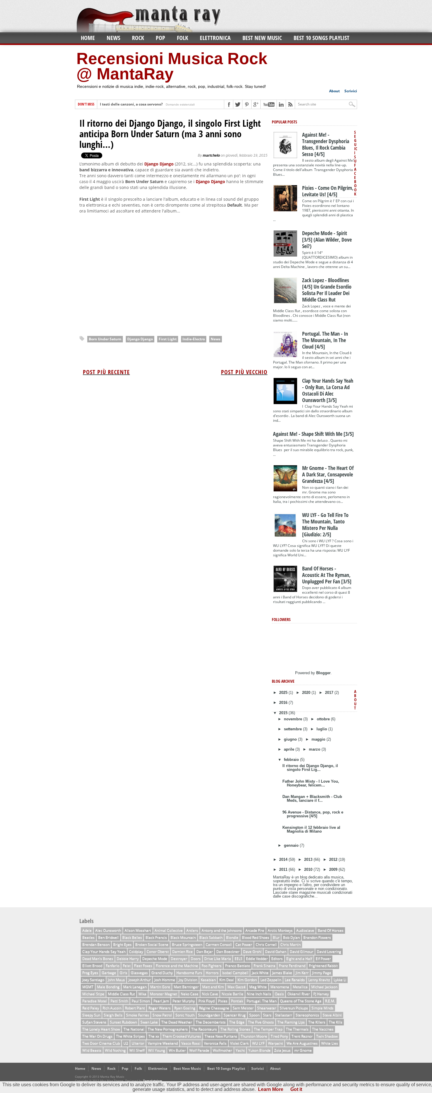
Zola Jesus (282, 1050)
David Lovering (329, 951)
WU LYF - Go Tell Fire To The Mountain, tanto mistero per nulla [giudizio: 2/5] (325, 524)
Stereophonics (307, 1014)
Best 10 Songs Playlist (321, 38)
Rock (138, 38)
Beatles (88, 937)
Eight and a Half (299, 958)
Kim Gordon (247, 979)
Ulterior (138, 1043)
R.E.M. (330, 1000)
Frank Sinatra (264, 965)
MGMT (87, 986)
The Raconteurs (204, 1029)
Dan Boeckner (228, 951)
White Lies (329, 1043)
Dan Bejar (204, 951)
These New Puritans (221, 1036)
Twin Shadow (327, 1036)
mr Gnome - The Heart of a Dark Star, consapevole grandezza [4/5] (328, 474)
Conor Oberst (158, 951)
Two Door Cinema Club (101, 1043)
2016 (284, 702)
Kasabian (208, 979)
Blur (276, 937)
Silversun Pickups (294, 1007)
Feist (126, 965)
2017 (329, 692)
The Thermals (297, 1029)
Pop (160, 38)
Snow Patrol (162, 1014)
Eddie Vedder (257, 958)
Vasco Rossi (190, 1043)
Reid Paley (90, 1007)
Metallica (300, 986)
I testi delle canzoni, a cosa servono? (131, 104)
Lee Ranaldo (295, 979)
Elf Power (323, 958)
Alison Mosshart (138, 930)
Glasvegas (139, 972)
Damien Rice (182, 951)
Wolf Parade (199, 1050)
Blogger (323, 673)
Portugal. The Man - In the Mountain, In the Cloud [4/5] (325, 340)
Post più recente (106, 372)
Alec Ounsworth (108, 930)
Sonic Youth (185, 1014)
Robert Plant (135, 1007)
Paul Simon (141, 1000)
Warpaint (275, 1043)
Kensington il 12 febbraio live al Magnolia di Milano (311, 829)
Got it (296, 1089)
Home (88, 38)
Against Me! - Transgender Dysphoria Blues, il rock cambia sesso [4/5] (325, 144)
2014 (284, 859)
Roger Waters (159, 1007)
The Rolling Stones (235, 1029)
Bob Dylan (291, 937)
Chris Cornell (266, 944)
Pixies (222, 1000)
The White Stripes (130, 1036)
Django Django (159, 164)
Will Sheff (137, 1050)
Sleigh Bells (113, 1014)
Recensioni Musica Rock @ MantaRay (171, 66)
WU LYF (258, 1043)
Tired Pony (279, 1036)
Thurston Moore (254, 1036)
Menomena (279, 986)
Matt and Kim (213, 986)
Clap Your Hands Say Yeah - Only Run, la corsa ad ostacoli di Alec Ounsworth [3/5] (327, 390)
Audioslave (305, 930)
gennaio (292, 845)
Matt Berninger (186, 986)
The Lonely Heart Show (101, 1029)
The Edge (237, 1022)
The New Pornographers (168, 1029)
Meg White (258, 986)
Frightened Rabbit (323, 965)
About (334, 90)
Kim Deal (226, 979)
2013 (309, 859)
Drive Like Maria (217, 958)
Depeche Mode (154, 958)
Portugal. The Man (262, 1000)
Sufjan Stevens (94, 1022)
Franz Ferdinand (292, 965)
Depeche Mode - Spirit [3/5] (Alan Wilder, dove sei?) (327, 240)
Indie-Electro (193, 339)
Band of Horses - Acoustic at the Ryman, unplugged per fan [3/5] (326, 575)
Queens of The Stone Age (301, 1000)
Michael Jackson (324, 986)
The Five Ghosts (261, 1022)
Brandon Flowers (317, 937)
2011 (284, 869)
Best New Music (262, 38)
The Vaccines (323, 1029)
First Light (168, 339)
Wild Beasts (91, 1050)
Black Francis (156, 937)
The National (133, 1029)
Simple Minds (323, 1007)
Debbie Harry (128, 958)
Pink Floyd (206, 1000)
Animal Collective (169, 930)
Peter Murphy (184, 1000)
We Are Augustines (302, 1043)
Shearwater (266, 1007)
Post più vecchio (244, 372)
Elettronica (215, 38)
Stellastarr (283, 1014)
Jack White (260, 972)
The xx (153, 1036)
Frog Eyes (90, 972)
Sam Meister (243, 1007)
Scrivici (350, 90)
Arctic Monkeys (280, 930)
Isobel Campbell (235, 972)
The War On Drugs (97, 1036)
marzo (315, 749)
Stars (267, 1014)
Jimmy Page (321, 972)
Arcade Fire (254, 930)
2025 (284, 692)
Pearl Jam (161, 1000)
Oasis (279, 993)
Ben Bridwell (108, 937)
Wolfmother (222, 1050)
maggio (319, 739)
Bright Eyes (122, 944)
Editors (277, 958)
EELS (238, 958)
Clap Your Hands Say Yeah (103, 951)
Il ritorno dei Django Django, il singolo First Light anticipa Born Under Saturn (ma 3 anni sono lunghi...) (170, 134)
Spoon (254, 1014)
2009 (334, 869)
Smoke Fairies (137, 1014)
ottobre (324, 719)
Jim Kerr (302, 972)
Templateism (152, 1081)
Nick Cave (210, 993)
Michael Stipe (93, 993)
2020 (307, 692)
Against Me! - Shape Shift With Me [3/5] (313, 433)
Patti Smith (119, 1000)
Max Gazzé (236, 986)
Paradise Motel (94, 1000)
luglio (322, 729)
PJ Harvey (321, 993)
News (113, 38)
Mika (142, 993)
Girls (123, 972)
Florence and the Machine (177, 965)
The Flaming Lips (291, 1022)
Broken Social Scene (151, 944)
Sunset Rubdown (123, 1022)
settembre (293, 729)
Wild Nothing (115, 1050)
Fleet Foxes (143, 965)
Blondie (232, 937)
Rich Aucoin (112, 1007)
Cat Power (243, 944)
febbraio (292, 759)
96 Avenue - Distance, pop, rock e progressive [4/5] (312, 814)
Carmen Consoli (219, 944)
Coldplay (136, 951)
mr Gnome (303, 1050)
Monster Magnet (163, 993)
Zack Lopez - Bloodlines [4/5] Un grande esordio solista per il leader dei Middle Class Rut (326, 290)
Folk (182, 38)
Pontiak (237, 1000)
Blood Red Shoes (255, 937)
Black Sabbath (210, 937)
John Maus (116, 979)
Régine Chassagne (214, 1007)
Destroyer (179, 958)
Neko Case (189, 993)
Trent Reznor (302, 1036)
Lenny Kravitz (319, 979)
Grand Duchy (162, 972)
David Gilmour (301, 951)
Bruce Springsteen (187, 944)
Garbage (109, 972)
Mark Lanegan (135, 986)
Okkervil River (298, 993)
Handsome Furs (189, 972)
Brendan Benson (96, 944)
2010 (309, 869)
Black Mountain (183, 937)
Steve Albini (332, 1014)
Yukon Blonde (259, 1050)
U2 (125, 1043)
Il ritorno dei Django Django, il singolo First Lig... (310, 768)
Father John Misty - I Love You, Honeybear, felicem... (310, 783)
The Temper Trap (268, 1029)
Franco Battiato (237, 965)
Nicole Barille (232, 993)
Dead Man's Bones (97, 958)
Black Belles (132, 937)
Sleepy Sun (91, 1014)
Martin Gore (160, 986)
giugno (291, 739)
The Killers (316, 1022)
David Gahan (275, 951)
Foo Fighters (212, 965)
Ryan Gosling (184, 1007)
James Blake (282, 972)
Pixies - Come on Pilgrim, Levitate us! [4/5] (328, 191)
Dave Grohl (252, 951)
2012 (334, 859)
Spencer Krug (235, 1014)
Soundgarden (209, 1014)
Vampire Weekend (163, 1043)
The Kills (335, 1022)
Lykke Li (340, 979)
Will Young (156, 1050)
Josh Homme (164, 979)
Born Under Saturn (105, 339)
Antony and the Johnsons (222, 930)
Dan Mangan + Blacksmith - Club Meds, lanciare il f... (312, 798)
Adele (87, 930)
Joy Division (188, 979)
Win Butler (177, 1050)
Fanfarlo (112, 965)
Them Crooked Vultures (182, 1036)
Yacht (240, 1050)
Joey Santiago (93, 979)
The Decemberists (211, 1022)
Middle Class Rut (121, 993)
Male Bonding (108, 986)
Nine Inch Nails (259, 993)
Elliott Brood (92, 965)
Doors (196, 958)
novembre (293, 719)
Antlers (192, 930)
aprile (289, 749)
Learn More (270, 1089)
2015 (284, 713)
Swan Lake (149, 1022)
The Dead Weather (176, 1022)
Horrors (212, 972)
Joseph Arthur (139, 979)
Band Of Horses (331, 930)
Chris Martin (290, 944)
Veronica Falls (215, 1043)
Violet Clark (239, 1043)
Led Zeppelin (270, 979)
